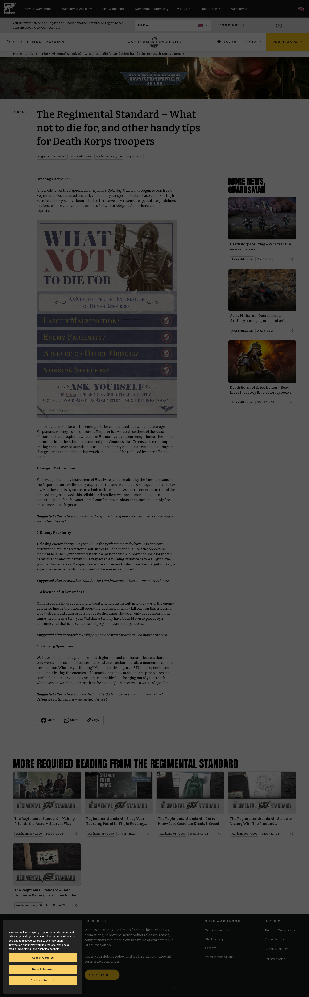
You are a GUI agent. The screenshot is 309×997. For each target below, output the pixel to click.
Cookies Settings (43, 980)
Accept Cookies (43, 957)
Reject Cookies (42, 969)
